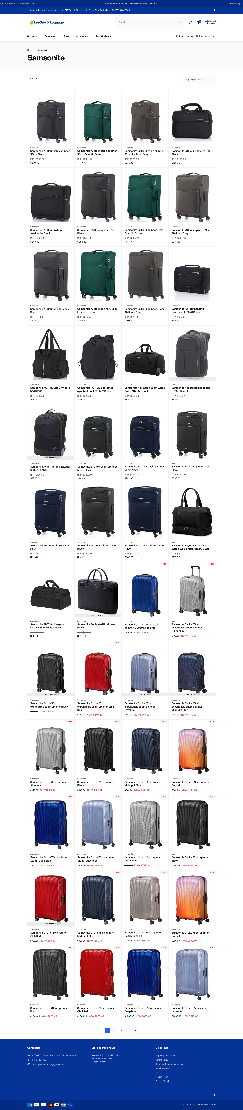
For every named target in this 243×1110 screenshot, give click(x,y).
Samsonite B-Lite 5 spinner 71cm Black (191, 468)
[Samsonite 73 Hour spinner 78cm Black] (51, 296)
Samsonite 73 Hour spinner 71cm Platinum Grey (191, 232)
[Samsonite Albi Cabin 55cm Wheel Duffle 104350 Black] (145, 375)
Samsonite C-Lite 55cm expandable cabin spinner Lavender (139, 706)
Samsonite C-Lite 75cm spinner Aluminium (143, 859)
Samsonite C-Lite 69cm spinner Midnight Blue (143, 784)
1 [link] (107, 1030)
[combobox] (150, 22)
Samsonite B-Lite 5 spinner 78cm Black (97, 547)
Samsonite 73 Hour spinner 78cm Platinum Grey (144, 310)
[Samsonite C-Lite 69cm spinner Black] (98, 769)
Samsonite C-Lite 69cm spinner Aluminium (49, 784)
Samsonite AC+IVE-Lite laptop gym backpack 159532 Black (95, 389)
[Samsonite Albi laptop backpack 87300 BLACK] (192, 375)
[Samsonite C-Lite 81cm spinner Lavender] (192, 995)
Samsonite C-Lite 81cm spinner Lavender (190, 1010)
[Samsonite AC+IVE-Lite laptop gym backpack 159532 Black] (98, 375)
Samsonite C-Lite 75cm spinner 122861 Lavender (96, 859)
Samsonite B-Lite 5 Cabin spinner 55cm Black (97, 468)
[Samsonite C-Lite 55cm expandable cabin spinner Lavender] (145, 690)
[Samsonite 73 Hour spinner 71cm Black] (98, 217)
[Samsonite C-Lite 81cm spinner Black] (51, 995)
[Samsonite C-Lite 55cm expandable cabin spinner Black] (51, 690)
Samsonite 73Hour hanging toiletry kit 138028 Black (188, 310)
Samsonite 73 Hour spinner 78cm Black (50, 310)
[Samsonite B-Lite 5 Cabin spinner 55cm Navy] (145, 454)
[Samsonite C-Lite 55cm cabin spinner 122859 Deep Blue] (145, 611)
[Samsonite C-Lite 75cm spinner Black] (192, 844)
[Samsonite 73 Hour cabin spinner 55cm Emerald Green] (98, 138)
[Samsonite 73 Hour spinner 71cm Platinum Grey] (192, 217)
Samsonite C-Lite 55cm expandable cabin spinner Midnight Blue (187, 706)
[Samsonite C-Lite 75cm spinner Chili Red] (51, 920)
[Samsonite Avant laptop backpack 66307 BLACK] (51, 454)
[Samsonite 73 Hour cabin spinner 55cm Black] (51, 138)
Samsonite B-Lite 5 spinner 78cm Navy (144, 547)
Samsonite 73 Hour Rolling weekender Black (46, 232)
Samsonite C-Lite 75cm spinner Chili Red (49, 934)
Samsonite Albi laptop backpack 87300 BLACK (191, 389)
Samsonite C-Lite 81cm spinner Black (48, 1010)
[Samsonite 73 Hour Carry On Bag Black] (192, 138)
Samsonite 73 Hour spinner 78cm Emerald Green (97, 310)
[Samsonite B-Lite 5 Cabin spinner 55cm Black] (98, 454)
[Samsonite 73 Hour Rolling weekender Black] (51, 217)
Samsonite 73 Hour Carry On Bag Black (191, 153)
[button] (210, 22)
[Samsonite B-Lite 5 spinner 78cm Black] (98, 532)
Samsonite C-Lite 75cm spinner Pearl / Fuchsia (143, 934)
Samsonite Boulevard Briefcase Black (96, 626)
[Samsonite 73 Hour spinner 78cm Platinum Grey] (145, 296)
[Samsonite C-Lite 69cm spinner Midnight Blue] (145, 769)
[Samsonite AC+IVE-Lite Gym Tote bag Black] (51, 375)
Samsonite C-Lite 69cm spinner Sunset (190, 784)
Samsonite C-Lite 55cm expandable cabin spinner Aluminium (187, 627)
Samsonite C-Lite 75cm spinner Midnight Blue (96, 934)
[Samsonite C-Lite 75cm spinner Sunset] (192, 920)
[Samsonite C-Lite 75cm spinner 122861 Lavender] (98, 844)
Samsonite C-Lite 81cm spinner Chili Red (95, 1010)
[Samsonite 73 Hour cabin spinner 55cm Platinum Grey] (145, 138)
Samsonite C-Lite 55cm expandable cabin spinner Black (49, 705)
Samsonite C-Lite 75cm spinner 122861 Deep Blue (49, 859)
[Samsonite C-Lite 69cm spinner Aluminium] (51, 769)
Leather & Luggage (195, 1104)
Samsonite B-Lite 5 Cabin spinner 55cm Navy (144, 468)
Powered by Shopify (209, 1104)
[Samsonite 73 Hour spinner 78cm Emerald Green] (98, 296)
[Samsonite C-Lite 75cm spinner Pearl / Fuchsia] (145, 920)
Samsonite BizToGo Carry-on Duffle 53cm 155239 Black (47, 626)
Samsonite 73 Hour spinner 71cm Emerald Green (143, 231)
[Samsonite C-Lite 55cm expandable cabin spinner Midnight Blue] (192, 690)
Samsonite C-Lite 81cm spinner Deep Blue (142, 1010)
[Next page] (135, 1030)
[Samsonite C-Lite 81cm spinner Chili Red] (98, 995)
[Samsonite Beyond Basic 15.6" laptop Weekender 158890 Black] (192, 532)
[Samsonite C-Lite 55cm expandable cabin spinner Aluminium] (192, 611)
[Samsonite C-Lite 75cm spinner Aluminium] (145, 844)
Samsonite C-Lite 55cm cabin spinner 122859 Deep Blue (141, 626)
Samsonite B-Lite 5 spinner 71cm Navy (49, 547)
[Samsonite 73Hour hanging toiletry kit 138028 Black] (192, 296)
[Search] (180, 22)
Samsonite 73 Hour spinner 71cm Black (96, 232)
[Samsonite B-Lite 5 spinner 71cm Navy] (51, 532)
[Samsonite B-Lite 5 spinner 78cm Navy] (145, 532)
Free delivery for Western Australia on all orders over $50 (108, 3)
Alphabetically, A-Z (195, 79)
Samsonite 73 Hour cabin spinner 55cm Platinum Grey (144, 153)
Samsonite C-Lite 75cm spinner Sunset (190, 934)
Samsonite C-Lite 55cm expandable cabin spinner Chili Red (95, 706)
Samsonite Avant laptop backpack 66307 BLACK (50, 468)
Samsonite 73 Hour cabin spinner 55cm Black (50, 153)
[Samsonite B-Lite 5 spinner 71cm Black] (192, 454)
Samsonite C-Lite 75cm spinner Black (190, 859)
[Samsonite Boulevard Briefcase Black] (98, 611)
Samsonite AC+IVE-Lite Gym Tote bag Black (50, 389)
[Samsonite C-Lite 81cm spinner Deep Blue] (145, 995)
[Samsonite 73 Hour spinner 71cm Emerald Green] (145, 217)
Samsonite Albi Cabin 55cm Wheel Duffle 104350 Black (144, 389)
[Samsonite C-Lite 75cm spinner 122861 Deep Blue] (51, 844)
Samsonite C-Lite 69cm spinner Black (96, 784)
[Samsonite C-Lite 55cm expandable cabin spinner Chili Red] (98, 690)
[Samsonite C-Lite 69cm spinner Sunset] (192, 769)
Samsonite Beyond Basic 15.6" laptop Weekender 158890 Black (191, 547)
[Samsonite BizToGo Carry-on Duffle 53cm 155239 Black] (51, 611)
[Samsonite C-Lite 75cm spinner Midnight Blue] (98, 920)
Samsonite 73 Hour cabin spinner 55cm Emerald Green (97, 152)
